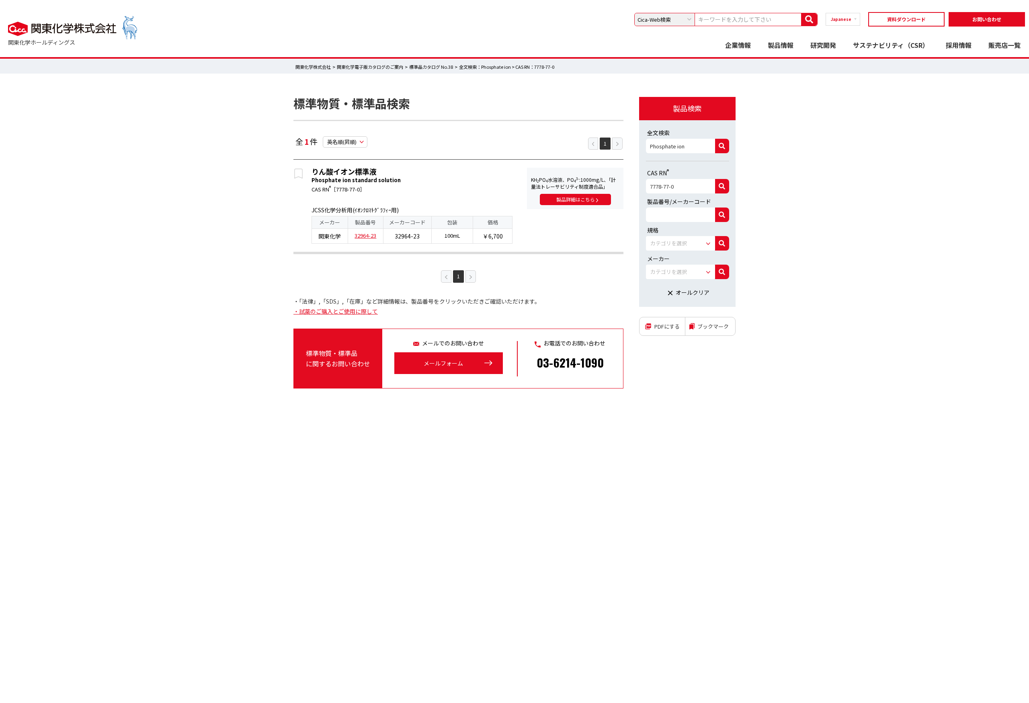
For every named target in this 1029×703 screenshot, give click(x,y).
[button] (680, 243)
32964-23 (365, 235)
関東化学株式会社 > (315, 67)
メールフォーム (443, 363)
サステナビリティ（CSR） (891, 45)
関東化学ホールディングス (41, 42)
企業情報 (738, 45)
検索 (722, 146)
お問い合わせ (986, 19)
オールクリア (692, 292)
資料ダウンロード (906, 19)
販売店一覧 (1004, 45)
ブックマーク (713, 326)
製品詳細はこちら (576, 199)
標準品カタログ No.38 (431, 67)
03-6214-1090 (570, 362)
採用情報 (959, 45)
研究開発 (823, 45)
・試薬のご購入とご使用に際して (335, 311)
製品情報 (780, 45)
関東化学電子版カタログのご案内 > (372, 67)
